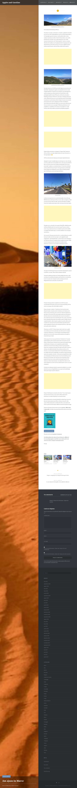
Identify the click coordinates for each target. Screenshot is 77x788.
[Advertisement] (58, 57)
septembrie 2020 (47, 583)
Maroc (8, 776)
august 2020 (46, 586)
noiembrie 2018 (47, 614)
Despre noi (43, 2)
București (46, 672)
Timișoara (46, 740)
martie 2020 (46, 593)
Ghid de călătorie (47, 700)
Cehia (45, 681)
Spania (45, 736)
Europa (45, 696)
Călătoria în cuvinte (47, 677)
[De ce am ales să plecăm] (48, 457)
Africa (4, 776)
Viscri (45, 752)
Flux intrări (46, 764)
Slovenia (45, 733)
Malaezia (45, 714)
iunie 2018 (46, 623)
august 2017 (46, 647)
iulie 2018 (46, 621)
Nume (45, 530)
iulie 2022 (46, 581)
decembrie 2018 (47, 612)
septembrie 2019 (47, 595)
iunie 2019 (46, 600)
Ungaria (45, 745)
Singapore (46, 731)
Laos (45, 712)
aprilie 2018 (46, 628)
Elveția (45, 693)
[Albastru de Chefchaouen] (67, 457)
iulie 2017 (46, 649)
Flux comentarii (47, 768)
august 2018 (46, 619)
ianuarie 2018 (46, 635)
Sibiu (45, 729)
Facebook (54, 434)
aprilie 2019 (46, 605)
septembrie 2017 (47, 645)
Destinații (50, 2)
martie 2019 (46, 607)
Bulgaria (45, 674)
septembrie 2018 (47, 616)
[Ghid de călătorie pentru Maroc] (57, 457)
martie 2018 (46, 631)
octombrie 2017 (47, 642)
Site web (46, 541)
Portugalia (46, 721)
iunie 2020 (46, 590)
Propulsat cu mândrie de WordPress (51, 785)
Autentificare (46, 761)
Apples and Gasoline (11, 2)
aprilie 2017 (46, 656)
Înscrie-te (65, 2)
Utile (45, 747)
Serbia (45, 726)
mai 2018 (45, 626)
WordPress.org (47, 771)
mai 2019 (45, 602)
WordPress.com (67, 785)
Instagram (59, 434)
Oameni (45, 719)
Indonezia (46, 705)
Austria (45, 670)
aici (70, 404)
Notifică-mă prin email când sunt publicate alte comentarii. (55, 549)
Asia (44, 667)
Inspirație (58, 2)
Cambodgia (46, 679)
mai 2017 (45, 654)
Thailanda (46, 738)
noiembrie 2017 (47, 640)
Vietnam (45, 750)
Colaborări (46, 684)
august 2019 (46, 598)
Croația (45, 686)
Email (45, 536)
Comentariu (47, 515)
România (45, 724)
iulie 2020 (46, 588)
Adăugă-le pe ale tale (66, 494)
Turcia (45, 743)
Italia (45, 710)
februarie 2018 (47, 633)
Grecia (45, 703)
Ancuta (8, 785)
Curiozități (46, 689)
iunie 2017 (46, 652)
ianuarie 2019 (46, 609)
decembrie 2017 (47, 638)
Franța (45, 698)
